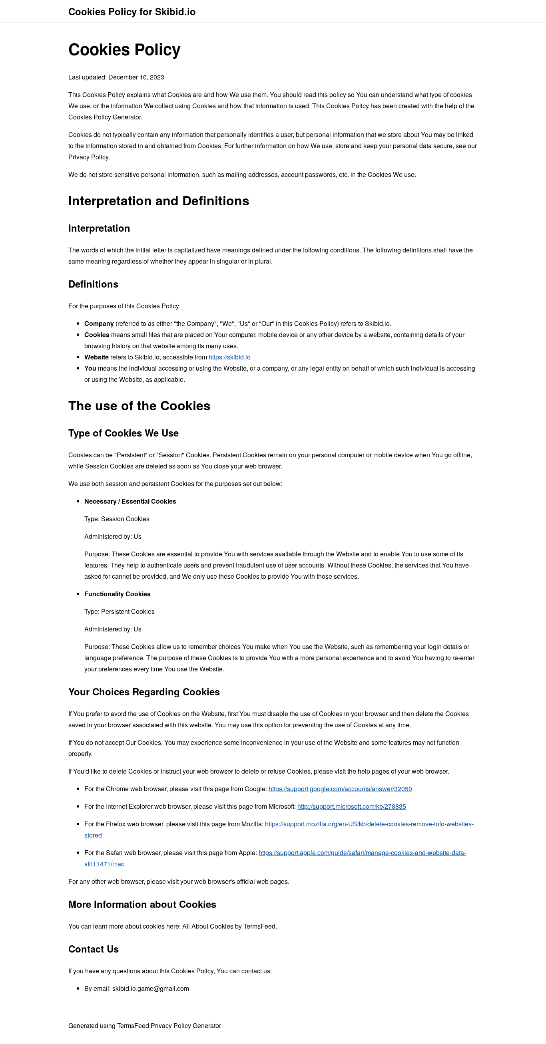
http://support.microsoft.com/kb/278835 (351, 806)
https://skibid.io (230, 356)
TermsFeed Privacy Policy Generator (169, 1025)
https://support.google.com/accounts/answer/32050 (340, 788)
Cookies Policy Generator (104, 116)
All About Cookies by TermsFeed (228, 926)
